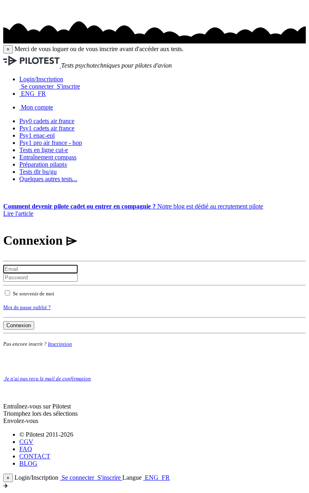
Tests (38, 171)
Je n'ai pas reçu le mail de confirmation (47, 378)
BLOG (28, 463)
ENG (27, 93)
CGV (26, 441)
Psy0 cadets (46, 121)
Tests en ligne (43, 149)
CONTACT (34, 456)
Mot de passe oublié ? (27, 307)
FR (41, 93)
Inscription (60, 344)
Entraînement (47, 157)
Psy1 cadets (46, 128)
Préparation (43, 164)
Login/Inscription (41, 79)
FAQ (25, 449)
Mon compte (37, 107)
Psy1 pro (50, 142)
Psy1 (37, 135)
